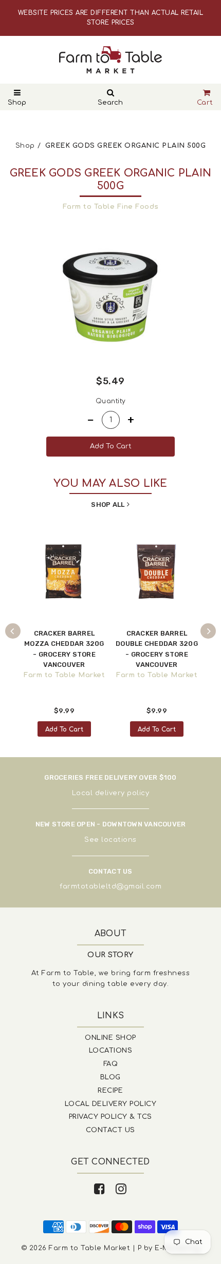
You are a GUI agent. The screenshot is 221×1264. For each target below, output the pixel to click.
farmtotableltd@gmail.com (110, 886)
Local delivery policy (111, 793)
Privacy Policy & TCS (110, 1116)
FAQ (110, 1064)
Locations (111, 1050)
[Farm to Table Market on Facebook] (99, 1189)
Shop (17, 102)
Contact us (110, 1130)
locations (119, 839)
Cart (205, 102)
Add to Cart (64, 729)
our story (110, 955)
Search (110, 102)
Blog (110, 1077)
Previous (13, 631)
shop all (107, 504)
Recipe (110, 1090)
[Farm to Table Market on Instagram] (121, 1189)
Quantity (111, 401)
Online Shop (110, 1037)
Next (208, 631)
